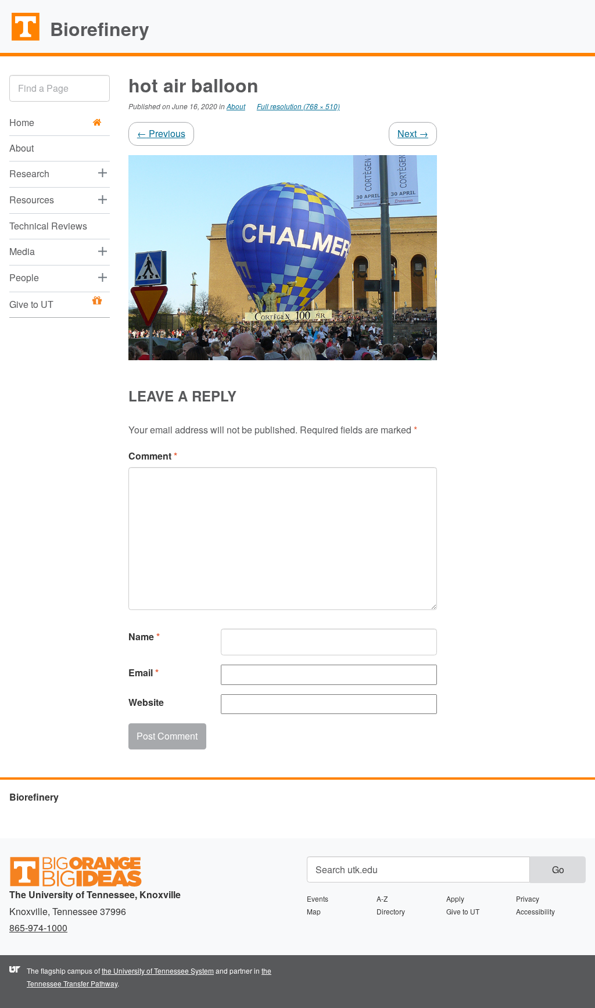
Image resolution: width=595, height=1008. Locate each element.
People (24, 277)
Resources (31, 199)
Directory (391, 911)
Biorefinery (99, 28)
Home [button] (21, 122)
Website (146, 702)
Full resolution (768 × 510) (298, 106)
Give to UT (31, 304)
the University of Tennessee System (158, 970)
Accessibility (535, 911)
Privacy (527, 898)
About (21, 148)
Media (22, 251)
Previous (161, 133)
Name (144, 636)
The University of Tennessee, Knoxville (20, 40)
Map (314, 911)
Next (412, 133)
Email (143, 672)
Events (317, 898)
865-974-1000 (38, 927)
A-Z (382, 898)
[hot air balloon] (282, 256)
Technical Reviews (48, 225)
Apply (455, 898)
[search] (59, 88)
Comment (152, 455)
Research (29, 173)
